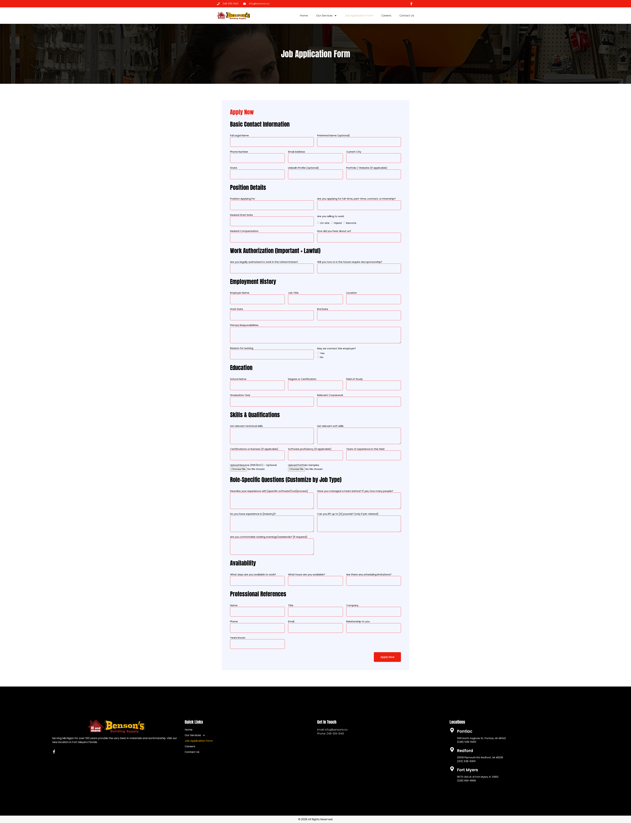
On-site (324, 223)
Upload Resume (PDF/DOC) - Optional (253, 465)
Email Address (296, 151)
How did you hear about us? (334, 231)
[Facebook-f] (54, 752)
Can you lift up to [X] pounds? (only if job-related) (347, 514)
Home (304, 15)
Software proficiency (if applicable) (309, 449)
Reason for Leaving (241, 348)
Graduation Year (240, 395)
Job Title (293, 292)
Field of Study (354, 379)
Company (352, 605)
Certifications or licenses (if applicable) (254, 449)
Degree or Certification (302, 379)
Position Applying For (242, 198)
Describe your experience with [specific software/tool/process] (269, 491)
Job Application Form (359, 15)
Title (290, 605)
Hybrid (338, 223)
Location (351, 292)
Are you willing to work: (330, 216)
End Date (322, 309)
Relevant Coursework (330, 395)
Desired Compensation (244, 231)
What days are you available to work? (253, 574)
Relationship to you (358, 621)
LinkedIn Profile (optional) (303, 167)
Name (233, 605)
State (233, 167)
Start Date (236, 309)
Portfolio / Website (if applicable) (366, 167)
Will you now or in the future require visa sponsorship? (349, 262)
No (321, 357)
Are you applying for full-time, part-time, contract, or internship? (356, 198)
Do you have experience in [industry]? (253, 514)
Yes (322, 353)
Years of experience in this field (365, 449)
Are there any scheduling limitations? (368, 574)
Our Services (324, 15)
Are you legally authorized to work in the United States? (264, 262)
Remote (351, 223)
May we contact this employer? (336, 348)
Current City (353, 151)
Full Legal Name (239, 135)
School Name (238, 379)
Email (291, 621)
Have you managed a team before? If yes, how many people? (355, 491)
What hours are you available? (306, 574)
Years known (237, 637)
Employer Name (239, 292)
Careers (386, 15)
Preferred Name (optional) (333, 135)
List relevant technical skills (246, 426)
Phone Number (239, 151)
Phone (234, 621)
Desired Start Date (241, 215)
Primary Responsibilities (244, 325)
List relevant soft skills (330, 426)
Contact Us (406, 15)
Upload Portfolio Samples (303, 465)
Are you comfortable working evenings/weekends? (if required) (268, 537)
